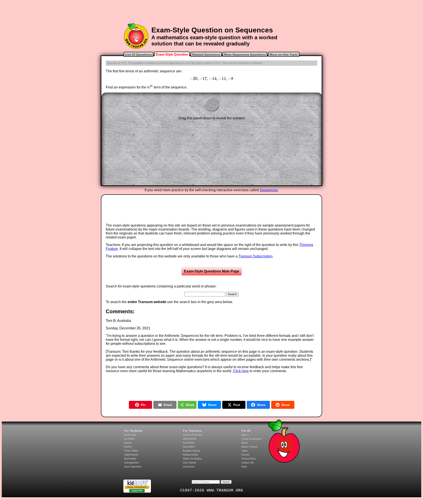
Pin (143, 405)
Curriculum (189, 466)
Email (168, 405)
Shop (244, 466)
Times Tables (131, 451)
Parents (245, 455)
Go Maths (129, 439)
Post (236, 405)
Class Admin (189, 462)
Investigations (131, 462)
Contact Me (247, 462)
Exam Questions (132, 466)
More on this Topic (284, 54)
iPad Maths (130, 459)
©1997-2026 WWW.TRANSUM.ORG (211, 490)
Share (190, 405)
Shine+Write (189, 439)
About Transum (249, 447)
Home (244, 443)
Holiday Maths (190, 455)
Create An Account (251, 439)
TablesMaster (131, 455)
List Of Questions (138, 54)
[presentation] (211, 79)
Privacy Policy (248, 459)
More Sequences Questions (245, 54)
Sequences (269, 190)
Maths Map (130, 435)
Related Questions (206, 54)
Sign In (245, 435)
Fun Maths (188, 443)
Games (128, 443)
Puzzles (128, 447)
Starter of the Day (192, 435)
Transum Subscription (255, 256)
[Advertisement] (211, 12)
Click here (241, 371)
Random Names (191, 451)
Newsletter (189, 447)
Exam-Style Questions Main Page (211, 271)
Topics (244, 451)
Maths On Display (192, 459)
